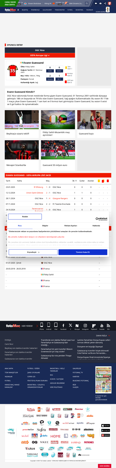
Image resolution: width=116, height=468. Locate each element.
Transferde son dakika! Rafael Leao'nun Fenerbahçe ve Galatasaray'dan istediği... (58, 342)
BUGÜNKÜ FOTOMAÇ (81, 381)
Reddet (25, 217)
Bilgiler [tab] (45, 226)
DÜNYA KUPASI (101, 12)
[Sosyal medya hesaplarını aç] (105, 3)
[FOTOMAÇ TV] (96, 3)
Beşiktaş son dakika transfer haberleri (21, 348)
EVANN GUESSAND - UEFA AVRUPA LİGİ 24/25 (28, 175)
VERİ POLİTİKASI (56, 387)
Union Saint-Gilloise (34, 193)
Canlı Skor (9, 344)
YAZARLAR (8, 376)
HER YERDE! (27, 326)
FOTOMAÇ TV (78, 372)
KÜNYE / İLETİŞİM (56, 379)
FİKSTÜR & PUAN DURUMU (37, 381)
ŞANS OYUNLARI (33, 372)
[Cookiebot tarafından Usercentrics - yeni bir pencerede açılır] (97, 219)
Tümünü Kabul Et (83, 252)
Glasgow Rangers (60, 198)
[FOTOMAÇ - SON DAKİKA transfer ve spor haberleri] (10, 9)
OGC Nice (57, 187)
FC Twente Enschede (61, 204)
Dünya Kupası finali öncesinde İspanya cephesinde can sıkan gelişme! (93, 358)
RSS (51, 375)
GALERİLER (77, 368)
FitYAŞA (8, 340)
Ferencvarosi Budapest (37, 209)
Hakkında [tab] (96, 226)
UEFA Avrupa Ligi (39, 55)
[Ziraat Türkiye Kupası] (109, 3)
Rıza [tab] (20, 226)
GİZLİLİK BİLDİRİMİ (57, 383)
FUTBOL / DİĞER (33, 368)
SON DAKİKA (105, 466)
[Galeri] (100, 3)
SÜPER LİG (31, 376)
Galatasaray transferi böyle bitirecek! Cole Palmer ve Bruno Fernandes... (93, 351)
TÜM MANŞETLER (11, 372)
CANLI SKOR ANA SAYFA (10, 3)
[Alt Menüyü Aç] (18, 10)
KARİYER (76, 376)
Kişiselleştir (31, 252)
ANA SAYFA (9, 368)
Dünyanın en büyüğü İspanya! (90, 346)
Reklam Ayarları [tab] (70, 226)
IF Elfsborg (38, 187)
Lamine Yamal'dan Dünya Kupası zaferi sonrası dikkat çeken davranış (93, 341)
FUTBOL (8, 381)
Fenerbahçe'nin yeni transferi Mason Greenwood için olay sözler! (56, 350)
